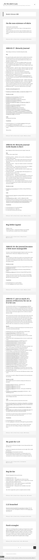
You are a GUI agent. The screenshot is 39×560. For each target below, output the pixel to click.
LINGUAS (12, 421)
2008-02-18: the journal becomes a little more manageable (19, 247)
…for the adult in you (10, 4)
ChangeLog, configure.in (10, 106)
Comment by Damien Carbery (11, 366)
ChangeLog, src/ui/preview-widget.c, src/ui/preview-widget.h (17, 91)
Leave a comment (28, 135)
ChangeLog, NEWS (9, 384)
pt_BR (10, 124)
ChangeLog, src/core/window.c (12, 269)
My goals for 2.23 (13, 442)
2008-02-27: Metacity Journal (17, 48)
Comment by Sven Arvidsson (11, 363)
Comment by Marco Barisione (11, 359)
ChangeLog (8, 268)
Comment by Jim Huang (10, 332)
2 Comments (29, 39)
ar (16, 123)
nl (16, 282)
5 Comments (27, 432)
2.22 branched (12, 504)
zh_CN (17, 124)
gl (16, 208)
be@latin (22, 123)
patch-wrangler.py (9, 530)
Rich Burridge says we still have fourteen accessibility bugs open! (18, 409)
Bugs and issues (23, 236)
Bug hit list (10, 471)
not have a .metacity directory (24, 75)
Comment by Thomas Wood (11, 342)
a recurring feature (23, 306)
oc (15, 210)
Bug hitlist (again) (13, 225)
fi (17, 126)
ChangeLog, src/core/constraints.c (12, 96)
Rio (6, 150)
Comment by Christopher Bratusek (12, 352)
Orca (7, 65)
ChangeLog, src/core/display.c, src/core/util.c (14, 391)
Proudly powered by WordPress (11, 553)
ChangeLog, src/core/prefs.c (11, 98)
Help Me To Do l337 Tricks (11, 195)
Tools (21, 541)
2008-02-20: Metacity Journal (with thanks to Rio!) (17, 146)
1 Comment (30, 495)
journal (22, 135)
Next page (34, 547)
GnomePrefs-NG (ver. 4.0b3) (11, 198)
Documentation (9, 452)
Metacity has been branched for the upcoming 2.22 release (17, 508)
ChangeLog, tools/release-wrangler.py (13, 104)
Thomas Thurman (17, 39)
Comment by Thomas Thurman (12, 340)
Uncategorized (23, 39)
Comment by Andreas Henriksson (12, 358)
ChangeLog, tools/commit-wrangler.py (13, 99)
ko (28, 123)
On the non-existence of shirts (18, 23)
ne (16, 207)
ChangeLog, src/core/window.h (12, 188)
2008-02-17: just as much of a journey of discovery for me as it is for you (18, 301)
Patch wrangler (12, 525)
